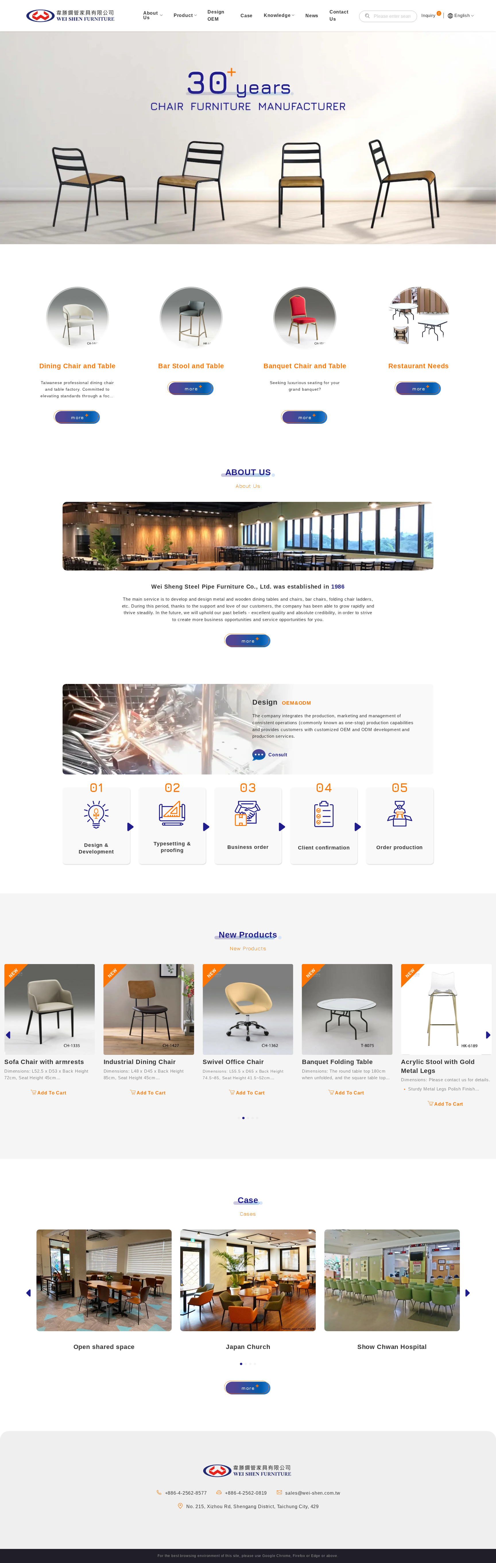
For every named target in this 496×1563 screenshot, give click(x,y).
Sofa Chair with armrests (441, 978)
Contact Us (339, 15)
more (77, 417)
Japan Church (248, 1346)
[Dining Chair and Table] (77, 318)
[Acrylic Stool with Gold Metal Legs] (347, 1009)
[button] (239, 1118)
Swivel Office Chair (134, 1061)
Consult (277, 754)
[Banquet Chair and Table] (304, 318)
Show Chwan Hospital (392, 1346)
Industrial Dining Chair (40, 1061)
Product (183, 15)
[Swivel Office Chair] (149, 1009)
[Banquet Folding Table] (248, 1009)
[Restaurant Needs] (418, 318)
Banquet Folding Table (238, 1061)
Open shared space (104, 1346)
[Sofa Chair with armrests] (446, 967)
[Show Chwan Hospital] (392, 1280)
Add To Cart (51, 1092)
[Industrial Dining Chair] (49, 1009)
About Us (150, 15)
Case (247, 15)
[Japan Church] (248, 1280)
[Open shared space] (104, 1280)
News (311, 15)
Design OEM (216, 15)
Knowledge (277, 15)
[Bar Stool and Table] (191, 318)
